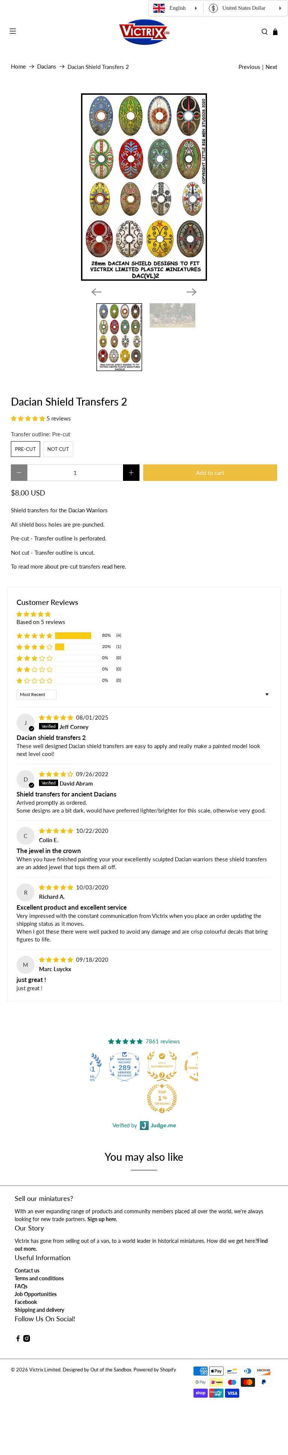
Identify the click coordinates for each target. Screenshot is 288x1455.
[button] (28, 418)
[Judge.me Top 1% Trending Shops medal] (126, 1098)
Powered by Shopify (155, 1370)
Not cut (58, 449)
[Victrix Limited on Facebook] (18, 1340)
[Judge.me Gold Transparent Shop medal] (163, 1066)
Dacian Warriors (88, 510)
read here (113, 566)
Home (18, 66)
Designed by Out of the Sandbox (97, 1370)
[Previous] (96, 292)
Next (271, 66)
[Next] (191, 292)
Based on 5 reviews (40, 621)
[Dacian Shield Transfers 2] (144, 187)
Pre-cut (25, 449)
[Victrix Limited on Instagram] (26, 1340)
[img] (56, 717)
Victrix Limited (44, 1370)
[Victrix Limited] (144, 32)
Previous (249, 66)
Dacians (46, 66)
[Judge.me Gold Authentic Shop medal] (126, 1066)
